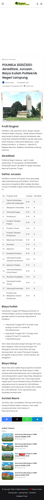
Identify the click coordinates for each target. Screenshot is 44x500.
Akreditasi (12, 59)
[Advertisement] (22, 478)
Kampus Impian (9, 82)
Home (6, 59)
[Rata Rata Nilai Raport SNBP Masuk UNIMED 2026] (7, 437)
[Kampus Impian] (22, 4)
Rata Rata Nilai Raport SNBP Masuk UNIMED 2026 (26, 435)
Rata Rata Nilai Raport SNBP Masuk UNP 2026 (26, 445)
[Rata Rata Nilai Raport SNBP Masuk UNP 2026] (7, 447)
